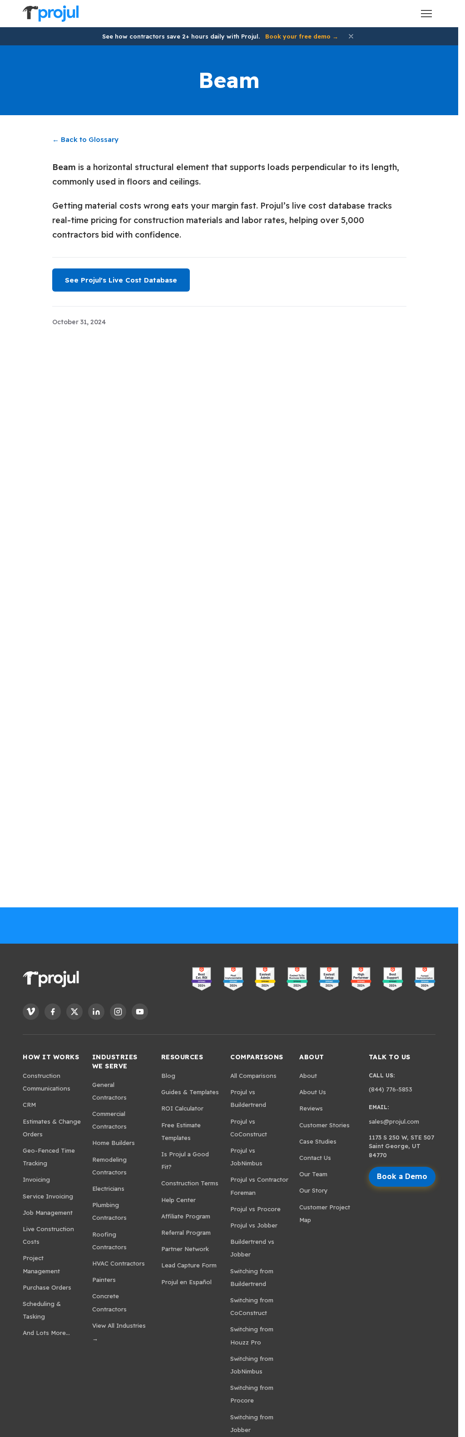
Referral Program (186, 1232)
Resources (182, 1057)
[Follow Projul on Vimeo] (31, 1011)
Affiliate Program (185, 1216)
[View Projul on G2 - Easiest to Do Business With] (297, 979)
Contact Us (315, 1157)
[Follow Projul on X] (74, 1011)
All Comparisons (253, 1075)
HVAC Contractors (118, 1263)
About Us (312, 1092)
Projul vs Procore (255, 1209)
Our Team (313, 1174)
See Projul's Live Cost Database (121, 280)
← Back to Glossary (85, 139)
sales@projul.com (394, 1121)
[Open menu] (426, 13)
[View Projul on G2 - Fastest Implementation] (424, 979)
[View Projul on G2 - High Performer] (361, 979)
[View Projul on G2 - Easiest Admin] (265, 979)
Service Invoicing (48, 1196)
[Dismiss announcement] (351, 36)
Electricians (108, 1188)
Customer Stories (324, 1125)
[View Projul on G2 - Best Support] (392, 979)
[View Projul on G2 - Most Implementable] (233, 979)
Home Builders (113, 1142)
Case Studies (317, 1141)
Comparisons (256, 1057)
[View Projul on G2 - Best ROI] (201, 979)
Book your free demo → (301, 36)
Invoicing (36, 1179)
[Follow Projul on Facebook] (53, 1011)
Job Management (48, 1212)
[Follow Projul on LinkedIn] (96, 1011)
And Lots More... (46, 1332)
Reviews (311, 1108)
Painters (104, 1279)
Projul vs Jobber (253, 1225)
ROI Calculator (182, 1108)
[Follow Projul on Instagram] (118, 1011)
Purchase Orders (47, 1287)
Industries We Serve (115, 1061)
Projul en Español (186, 1282)
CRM (29, 1104)
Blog (168, 1075)
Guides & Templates (190, 1092)
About (311, 1057)
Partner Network (185, 1248)
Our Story (313, 1190)
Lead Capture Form (189, 1265)
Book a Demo (402, 1176)
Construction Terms (189, 1183)
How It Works (51, 1057)
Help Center (178, 1199)
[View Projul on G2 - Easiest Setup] (329, 979)
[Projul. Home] (50, 13)
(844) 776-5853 (390, 1089)
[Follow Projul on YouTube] (140, 1011)
